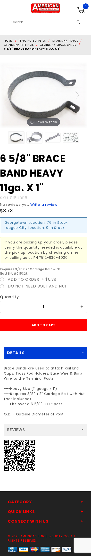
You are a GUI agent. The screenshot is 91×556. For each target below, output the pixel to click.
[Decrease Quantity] (5, 307)
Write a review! (44, 204)
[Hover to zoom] (43, 95)
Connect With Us (28, 521)
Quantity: (10, 297)
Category (20, 502)
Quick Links (21, 511)
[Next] (77, 95)
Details (16, 353)
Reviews (16, 429)
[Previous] (10, 95)
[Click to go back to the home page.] (45, 10)
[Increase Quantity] (82, 307)
